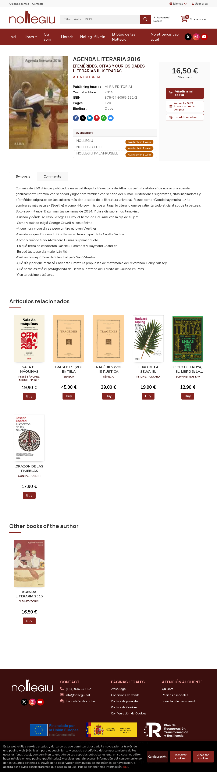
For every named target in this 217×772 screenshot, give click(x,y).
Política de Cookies (124, 707)
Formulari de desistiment (178, 701)
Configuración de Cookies (128, 713)
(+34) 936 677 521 (79, 689)
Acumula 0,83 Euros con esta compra (184, 106)
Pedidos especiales (175, 695)
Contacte (37, 4)
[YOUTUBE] (204, 36)
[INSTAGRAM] (196, 36)
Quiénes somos (19, 4)
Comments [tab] (52, 176)
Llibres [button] (28, 36)
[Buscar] (145, 19)
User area (201, 4)
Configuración (157, 756)
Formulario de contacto (83, 701)
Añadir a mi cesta (184, 93)
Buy (29, 396)
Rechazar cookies (180, 756)
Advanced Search (161, 19)
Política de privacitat (125, 701)
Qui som (167, 689)
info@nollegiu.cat (78, 695)
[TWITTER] (188, 36)
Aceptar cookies (203, 756)
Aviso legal (119, 689)
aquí (125, 767)
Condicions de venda (125, 695)
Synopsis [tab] (23, 176)
